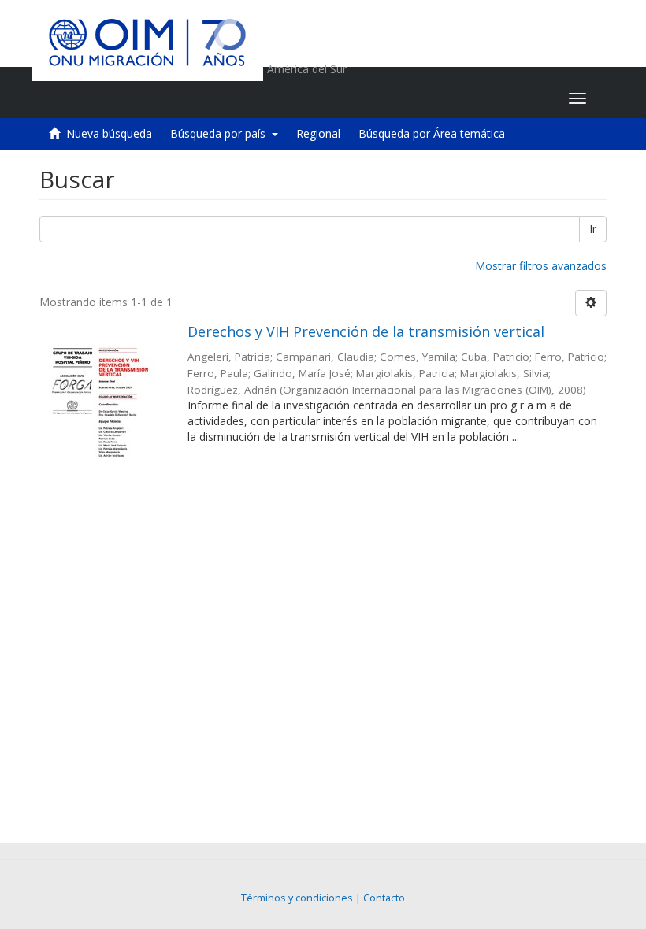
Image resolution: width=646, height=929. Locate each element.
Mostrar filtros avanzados (541, 265)
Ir (592, 228)
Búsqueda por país (221, 133)
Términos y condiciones (297, 898)
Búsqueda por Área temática (431, 133)
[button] (458, 98)
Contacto (384, 898)
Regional (318, 133)
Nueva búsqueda (109, 133)
